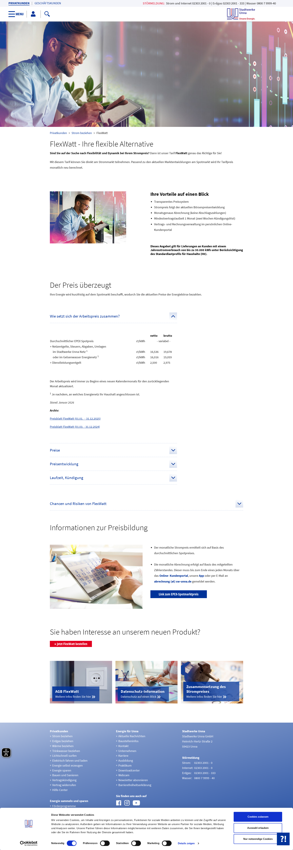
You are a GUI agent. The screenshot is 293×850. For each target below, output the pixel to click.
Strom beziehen (82, 133)
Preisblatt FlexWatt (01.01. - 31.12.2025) (75, 419)
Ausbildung (125, 760)
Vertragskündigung (64, 780)
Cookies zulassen (258, 816)
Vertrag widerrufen (64, 785)
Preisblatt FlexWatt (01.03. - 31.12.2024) (75, 427)
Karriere (123, 756)
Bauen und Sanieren (65, 775)
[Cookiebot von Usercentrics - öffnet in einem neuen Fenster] (29, 843)
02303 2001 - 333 (233, 3)
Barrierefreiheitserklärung (134, 785)
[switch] (105, 843)
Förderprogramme (64, 806)
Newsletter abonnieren (133, 780)
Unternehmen (127, 751)
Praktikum (125, 765)
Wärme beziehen (63, 746)
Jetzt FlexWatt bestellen (72, 644)
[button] (17, 14)
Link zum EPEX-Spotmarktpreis (178, 594)
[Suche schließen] (132, 13)
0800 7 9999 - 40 (204, 778)
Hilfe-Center (60, 790)
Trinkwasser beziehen (66, 751)
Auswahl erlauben (258, 827)
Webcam (123, 775)
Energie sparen (61, 770)
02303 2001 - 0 (201, 3)
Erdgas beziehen (62, 741)
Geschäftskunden (48, 3)
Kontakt (123, 746)
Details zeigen (186, 843)
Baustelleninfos (128, 741)
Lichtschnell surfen (64, 756)
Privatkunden (19, 3)
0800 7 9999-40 (266, 3)
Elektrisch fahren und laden (69, 760)
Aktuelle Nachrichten (131, 736)
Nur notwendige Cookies (258, 838)
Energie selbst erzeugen (67, 765)
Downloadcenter (129, 770)
